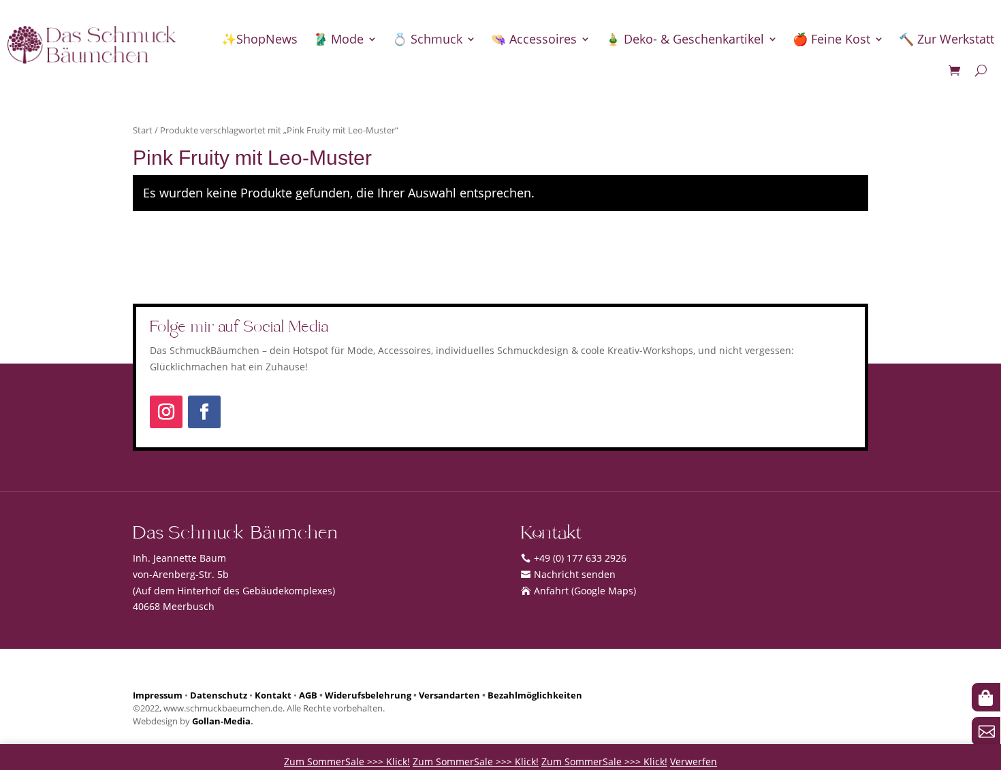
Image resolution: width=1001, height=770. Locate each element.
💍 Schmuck (427, 39)
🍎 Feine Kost (831, 39)
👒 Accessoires (534, 39)
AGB (308, 695)
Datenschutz (218, 695)
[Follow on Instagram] (166, 412)
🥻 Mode (338, 39)
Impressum (157, 695)
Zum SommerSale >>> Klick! (347, 761)
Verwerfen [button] (693, 761)
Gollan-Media (221, 721)
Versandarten (449, 695)
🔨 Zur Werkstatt (946, 39)
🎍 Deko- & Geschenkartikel (684, 39)
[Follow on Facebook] (204, 412)
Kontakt (273, 695)
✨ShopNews (259, 39)
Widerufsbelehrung (368, 695)
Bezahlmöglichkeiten (535, 695)
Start (143, 130)
